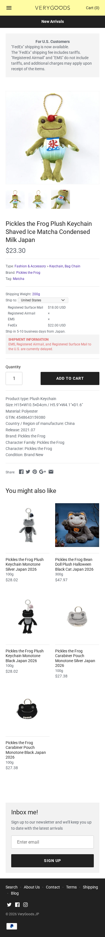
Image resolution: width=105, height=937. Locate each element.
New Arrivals (52, 21)
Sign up (52, 860)
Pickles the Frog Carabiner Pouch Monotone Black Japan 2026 (26, 750)
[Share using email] (51, 471)
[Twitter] (9, 905)
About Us (32, 887)
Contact (53, 887)
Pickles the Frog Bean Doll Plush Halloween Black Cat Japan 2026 (74, 564)
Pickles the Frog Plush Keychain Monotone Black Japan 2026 (25, 656)
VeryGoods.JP (28, 914)
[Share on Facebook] (21, 471)
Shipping (90, 887)
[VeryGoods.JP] (52, 7)
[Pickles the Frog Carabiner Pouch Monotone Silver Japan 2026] (77, 616)
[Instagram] (25, 905)
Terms (71, 887)
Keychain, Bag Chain (64, 266)
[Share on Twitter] (28, 471)
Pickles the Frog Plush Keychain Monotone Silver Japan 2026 (25, 564)
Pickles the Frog (28, 273)
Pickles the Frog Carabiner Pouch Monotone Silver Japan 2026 (75, 658)
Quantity (13, 367)
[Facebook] (17, 905)
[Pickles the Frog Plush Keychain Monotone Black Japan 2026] (28, 616)
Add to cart (70, 378)
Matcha (18, 279)
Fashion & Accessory (30, 266)
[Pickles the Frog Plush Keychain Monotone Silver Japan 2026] (28, 525)
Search (12, 887)
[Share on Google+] (42, 471)
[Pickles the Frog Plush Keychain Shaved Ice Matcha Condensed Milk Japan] (52, 137)
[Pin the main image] (34, 471)
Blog (15, 893)
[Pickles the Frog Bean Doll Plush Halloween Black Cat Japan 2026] (77, 525)
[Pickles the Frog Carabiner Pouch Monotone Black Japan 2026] (28, 708)
